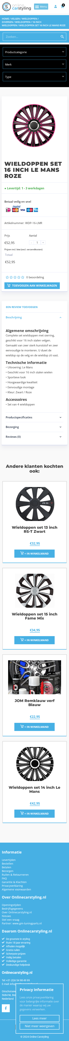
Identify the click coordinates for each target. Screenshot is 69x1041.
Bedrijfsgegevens (12, 908)
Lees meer (39, 1018)
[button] (41, 7)
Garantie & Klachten (14, 882)
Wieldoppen (22, 22)
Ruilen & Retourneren (15, 874)
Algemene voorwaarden (16, 889)
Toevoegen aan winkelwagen (34, 285)
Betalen (6, 867)
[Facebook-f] (6, 1008)
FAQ (4, 878)
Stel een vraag (10, 919)
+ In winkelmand (36, 727)
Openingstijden (11, 905)
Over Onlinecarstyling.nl (17, 912)
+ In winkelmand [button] (36, 553)
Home (5, 18)
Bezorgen (7, 871)
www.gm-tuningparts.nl (27, 923)
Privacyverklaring (12, 885)
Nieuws (6, 916)
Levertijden (9, 860)
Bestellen (7, 863)
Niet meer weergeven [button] (39, 1026)
